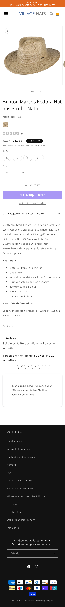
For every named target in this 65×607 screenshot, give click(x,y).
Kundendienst (15, 441)
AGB (9, 472)
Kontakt (11, 464)
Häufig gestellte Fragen (20, 488)
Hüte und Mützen (27, 600)
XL (40, 158)
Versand (17, 145)
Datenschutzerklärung (19, 480)
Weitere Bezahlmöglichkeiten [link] (32, 203)
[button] (6, 14)
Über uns (12, 504)
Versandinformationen (19, 449)
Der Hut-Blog (14, 512)
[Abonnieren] (54, 553)
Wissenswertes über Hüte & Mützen (26, 496)
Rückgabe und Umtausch (21, 456)
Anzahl (6, 165)
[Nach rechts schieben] (40, 92)
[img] (11, 133)
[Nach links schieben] (25, 92)
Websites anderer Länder (21, 519)
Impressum (13, 527)
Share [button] (10, 325)
